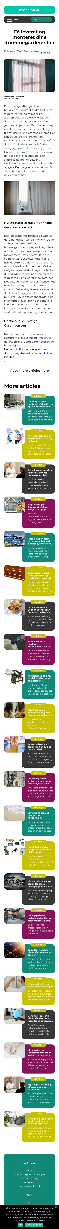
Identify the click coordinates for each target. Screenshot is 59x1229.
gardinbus (44, 52)
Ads (29, 1202)
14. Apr (38, 944)
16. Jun (38, 636)
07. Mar (38, 978)
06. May (38, 773)
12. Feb (38, 1113)
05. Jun (38, 704)
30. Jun (38, 601)
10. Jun (38, 670)
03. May (38, 841)
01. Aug (38, 430)
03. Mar (38, 1079)
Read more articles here (29, 370)
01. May (38, 876)
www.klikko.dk (32, 1186)
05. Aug (38, 396)
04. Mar (38, 1010)
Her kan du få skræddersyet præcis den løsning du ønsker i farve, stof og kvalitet (28, 353)
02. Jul (38, 533)
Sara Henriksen (31, 51)
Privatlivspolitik (34, 1224)
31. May (38, 739)
